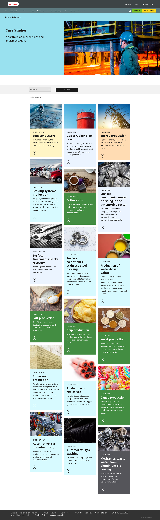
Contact (81, 11)
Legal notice (65, 513)
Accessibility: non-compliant (21, 515)
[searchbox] (40, 89)
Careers (145, 4)
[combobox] (40, 89)
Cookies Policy (40, 515)
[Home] (6, 11)
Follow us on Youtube (49, 513)
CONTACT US (151, 11)
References (70, 11)
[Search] (129, 11)
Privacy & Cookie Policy (83, 513)
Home (7, 17)
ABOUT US (128, 4)
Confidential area (102, 513)
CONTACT (137, 4)
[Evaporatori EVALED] (13, 4)
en (152, 4)
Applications (15, 11)
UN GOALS (137, 11)
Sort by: (31, 97)
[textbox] (38, 97)
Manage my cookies (57, 515)
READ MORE (46, 130)
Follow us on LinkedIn (28, 513)
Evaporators (29, 11)
